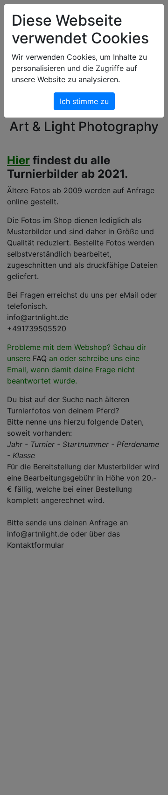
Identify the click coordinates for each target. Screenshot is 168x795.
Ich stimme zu (84, 101)
